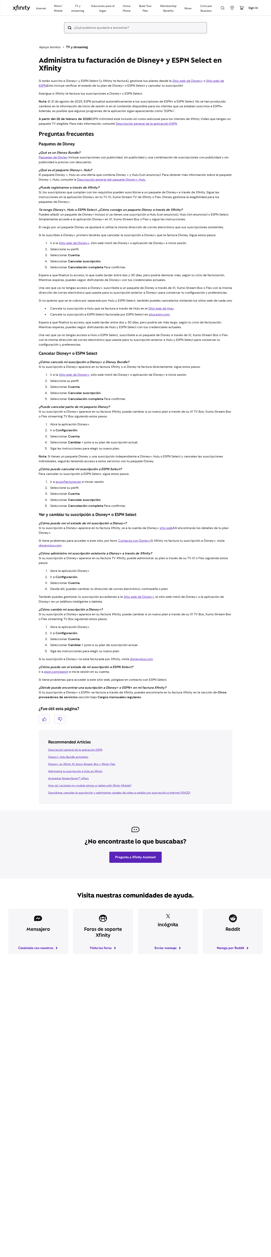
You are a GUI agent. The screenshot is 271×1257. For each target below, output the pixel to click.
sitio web (166, 528)
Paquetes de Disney (53, 157)
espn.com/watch (56, 672)
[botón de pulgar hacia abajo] (60, 719)
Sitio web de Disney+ (187, 81)
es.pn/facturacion (68, 482)
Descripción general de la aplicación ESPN (146, 124)
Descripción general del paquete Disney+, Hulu (111, 179)
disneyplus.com (50, 545)
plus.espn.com (159, 314)
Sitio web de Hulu (161, 308)
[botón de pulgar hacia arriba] (44, 719)
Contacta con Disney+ (134, 541)
